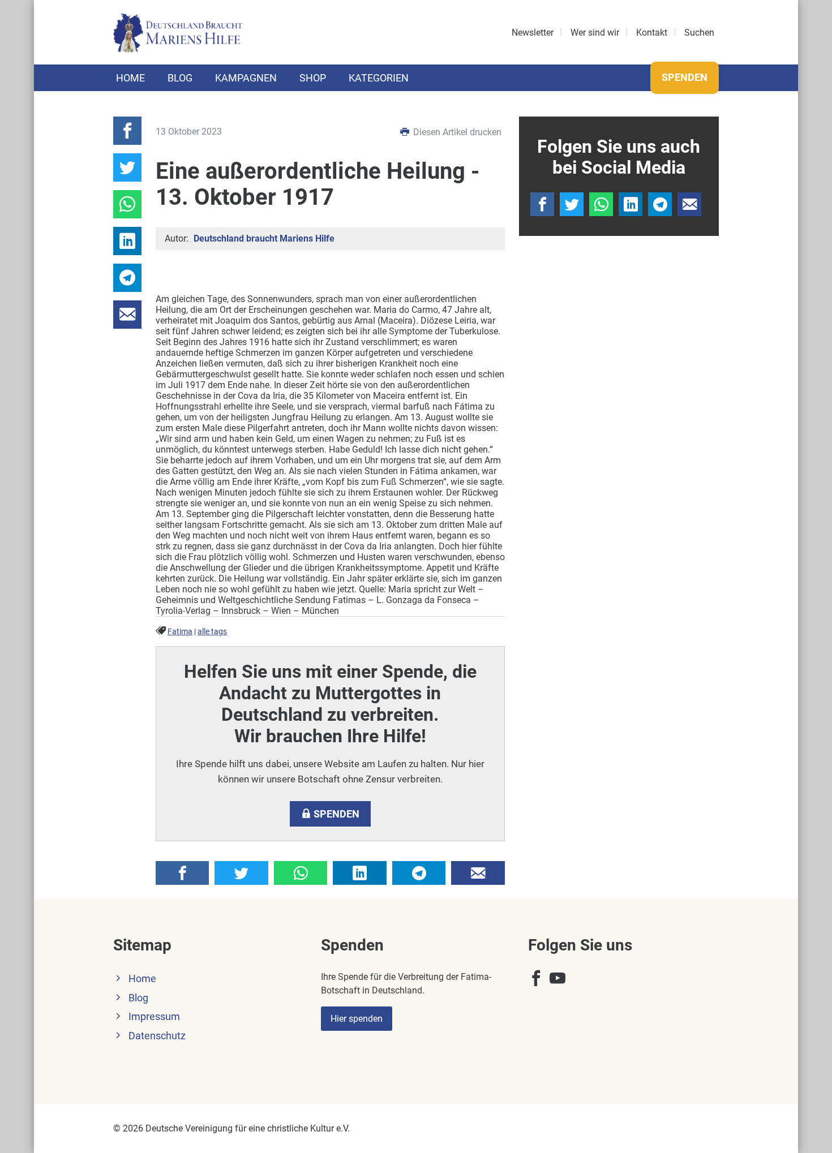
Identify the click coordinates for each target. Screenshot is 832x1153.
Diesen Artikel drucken (456, 132)
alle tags (212, 631)
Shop (312, 78)
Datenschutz (157, 1036)
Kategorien (379, 78)
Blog (180, 78)
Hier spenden (357, 1018)
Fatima (180, 631)
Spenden (684, 77)
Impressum (154, 1016)
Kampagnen (246, 78)
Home (130, 78)
